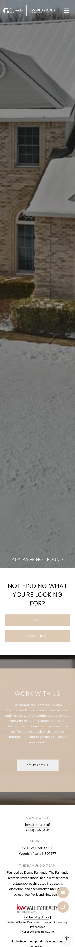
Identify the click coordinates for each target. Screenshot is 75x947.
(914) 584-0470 (37, 830)
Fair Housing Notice (36, 917)
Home (37, 620)
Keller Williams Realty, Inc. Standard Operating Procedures (37, 924)
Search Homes (37, 636)
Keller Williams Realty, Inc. (38, 931)
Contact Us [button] (37, 765)
